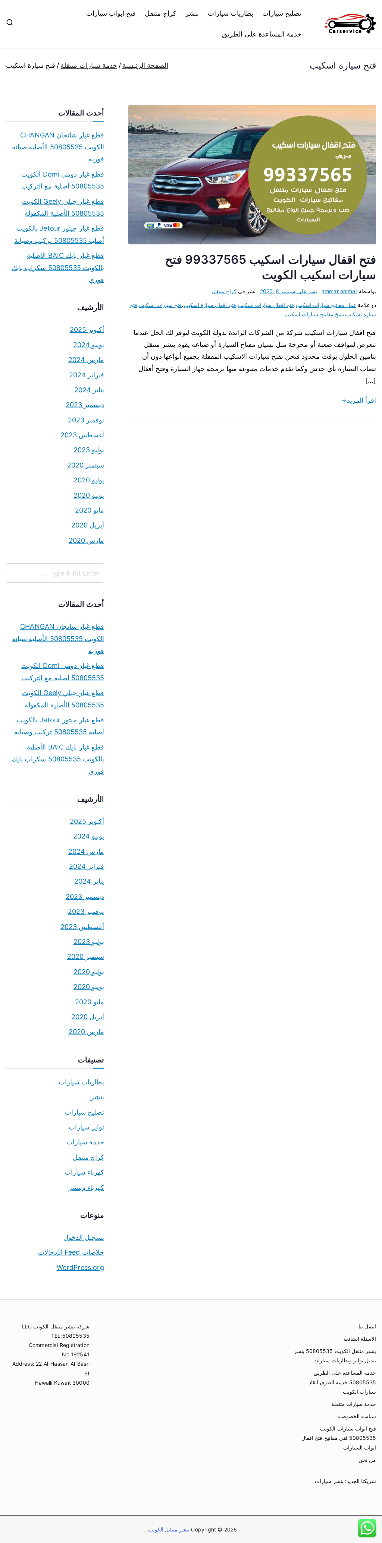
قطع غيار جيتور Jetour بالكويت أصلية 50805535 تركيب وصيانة (59, 234)
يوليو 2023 (88, 450)
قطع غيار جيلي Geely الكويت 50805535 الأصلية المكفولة (63, 207)
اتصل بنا (367, 1326)
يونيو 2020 (88, 495)
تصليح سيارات (281, 13)
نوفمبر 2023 (86, 420)
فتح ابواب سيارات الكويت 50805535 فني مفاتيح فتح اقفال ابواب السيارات (338, 1437)
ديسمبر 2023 (85, 405)
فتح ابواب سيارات (111, 13)
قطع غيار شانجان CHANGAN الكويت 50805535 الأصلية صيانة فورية (58, 147)
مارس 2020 (86, 540)
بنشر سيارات (329, 1481)
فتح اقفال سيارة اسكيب (210, 305)
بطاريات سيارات (230, 13)
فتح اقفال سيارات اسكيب (266, 305)
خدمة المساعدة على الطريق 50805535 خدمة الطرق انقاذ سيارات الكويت (342, 1381)
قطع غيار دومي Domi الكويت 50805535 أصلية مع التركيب (62, 180)
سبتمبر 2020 (85, 465)
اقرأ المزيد (361, 400)
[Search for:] (55, 573)
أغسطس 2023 (82, 435)
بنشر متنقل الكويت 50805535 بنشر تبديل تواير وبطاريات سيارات (335, 1355)
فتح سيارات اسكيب (160, 305)
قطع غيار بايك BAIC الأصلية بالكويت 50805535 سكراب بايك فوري (58, 267)
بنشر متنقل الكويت (168, 1529)
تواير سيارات (86, 1127)
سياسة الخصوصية (356, 1416)
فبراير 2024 (86, 375)
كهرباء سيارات (84, 1172)
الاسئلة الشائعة (359, 1339)
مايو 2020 (89, 510)
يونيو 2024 (88, 345)
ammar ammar (339, 291)
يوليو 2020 (88, 480)
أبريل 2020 (87, 525)
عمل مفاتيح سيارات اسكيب (326, 305)
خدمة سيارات (85, 1142)
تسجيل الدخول (83, 1237)
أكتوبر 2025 (87, 329)
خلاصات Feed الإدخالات (71, 1252)
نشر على (288, 291)
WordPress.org (80, 1267)
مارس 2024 (86, 360)
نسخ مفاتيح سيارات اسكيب (314, 314)
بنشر (192, 13)
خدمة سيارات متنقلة (353, 1404)
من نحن (367, 1460)
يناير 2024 (89, 390)
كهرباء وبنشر (86, 1187)
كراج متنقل (160, 13)
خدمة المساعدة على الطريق (261, 34)
